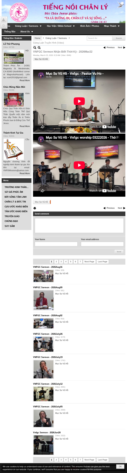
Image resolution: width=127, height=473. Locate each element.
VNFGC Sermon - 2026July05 (48, 406)
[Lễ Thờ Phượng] (14, 57)
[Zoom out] (39, 47)
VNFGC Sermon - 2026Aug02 (47, 315)
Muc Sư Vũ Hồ (41, 202)
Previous (111, 47)
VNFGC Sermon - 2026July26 (48, 334)
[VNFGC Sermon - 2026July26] (43, 344)
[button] (28, 26)
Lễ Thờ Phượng (11, 44)
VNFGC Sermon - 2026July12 (48, 384)
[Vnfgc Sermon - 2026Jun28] (43, 445)
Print (34, 208)
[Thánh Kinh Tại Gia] (14, 149)
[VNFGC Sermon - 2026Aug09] (43, 300)
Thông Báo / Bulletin (12, 38)
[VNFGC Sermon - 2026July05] (43, 418)
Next (120, 47)
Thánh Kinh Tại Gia (13, 133)
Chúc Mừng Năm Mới (14, 87)
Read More (25, 80)
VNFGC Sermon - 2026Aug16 (47, 267)
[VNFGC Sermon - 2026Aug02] (43, 323)
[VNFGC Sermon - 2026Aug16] (43, 276)
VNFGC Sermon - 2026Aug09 (47, 287)
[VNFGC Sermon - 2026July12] (43, 394)
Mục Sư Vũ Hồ (41, 59)
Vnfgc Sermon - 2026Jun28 (47, 432)
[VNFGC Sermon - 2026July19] (43, 369)
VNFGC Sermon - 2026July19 (48, 357)
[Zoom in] (35, 47)
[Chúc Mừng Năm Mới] (14, 100)
